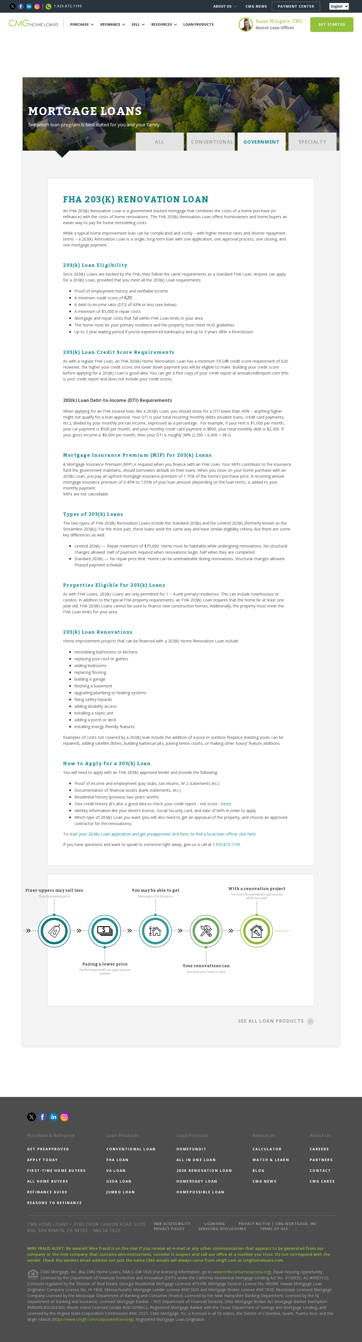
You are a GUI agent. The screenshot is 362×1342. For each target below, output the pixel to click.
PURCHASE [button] (80, 24)
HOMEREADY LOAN (197, 1181)
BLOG (259, 1170)
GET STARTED (331, 24)
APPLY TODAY (42, 1159)
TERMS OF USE (274, 1228)
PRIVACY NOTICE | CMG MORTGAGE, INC (278, 1223)
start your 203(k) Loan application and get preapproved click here (128, 834)
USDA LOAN (119, 1181)
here (225, 803)
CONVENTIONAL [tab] (212, 142)
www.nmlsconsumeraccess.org (241, 1271)
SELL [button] (136, 24)
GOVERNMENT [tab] (262, 142)
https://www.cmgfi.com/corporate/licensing (92, 1319)
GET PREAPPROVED (48, 1149)
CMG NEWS (256, 6)
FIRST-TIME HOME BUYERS (56, 1170)
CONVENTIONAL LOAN (131, 1149)
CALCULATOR (267, 1149)
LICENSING (214, 1223)
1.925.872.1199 (226, 844)
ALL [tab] (160, 142)
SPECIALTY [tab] (312, 142)
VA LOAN (116, 1170)
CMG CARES (322, 1181)
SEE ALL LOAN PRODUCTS (271, 1021)
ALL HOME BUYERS (47, 1181)
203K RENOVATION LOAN (204, 1170)
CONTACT (320, 1170)
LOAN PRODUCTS (198, 24)
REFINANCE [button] (110, 24)
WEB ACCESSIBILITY (172, 1223)
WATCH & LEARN (271, 1159)
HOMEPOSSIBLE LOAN (200, 1192)
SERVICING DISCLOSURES (223, 1228)
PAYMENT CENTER (296, 6)
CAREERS (319, 1149)
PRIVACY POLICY (169, 1228)
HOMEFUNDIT (191, 1149)
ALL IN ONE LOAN (196, 1159)
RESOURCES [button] (162, 24)
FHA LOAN (117, 1159)
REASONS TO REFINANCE (54, 1202)
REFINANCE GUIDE (47, 1192)
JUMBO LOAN (120, 1192)
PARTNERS (321, 1159)
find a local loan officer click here (226, 834)
